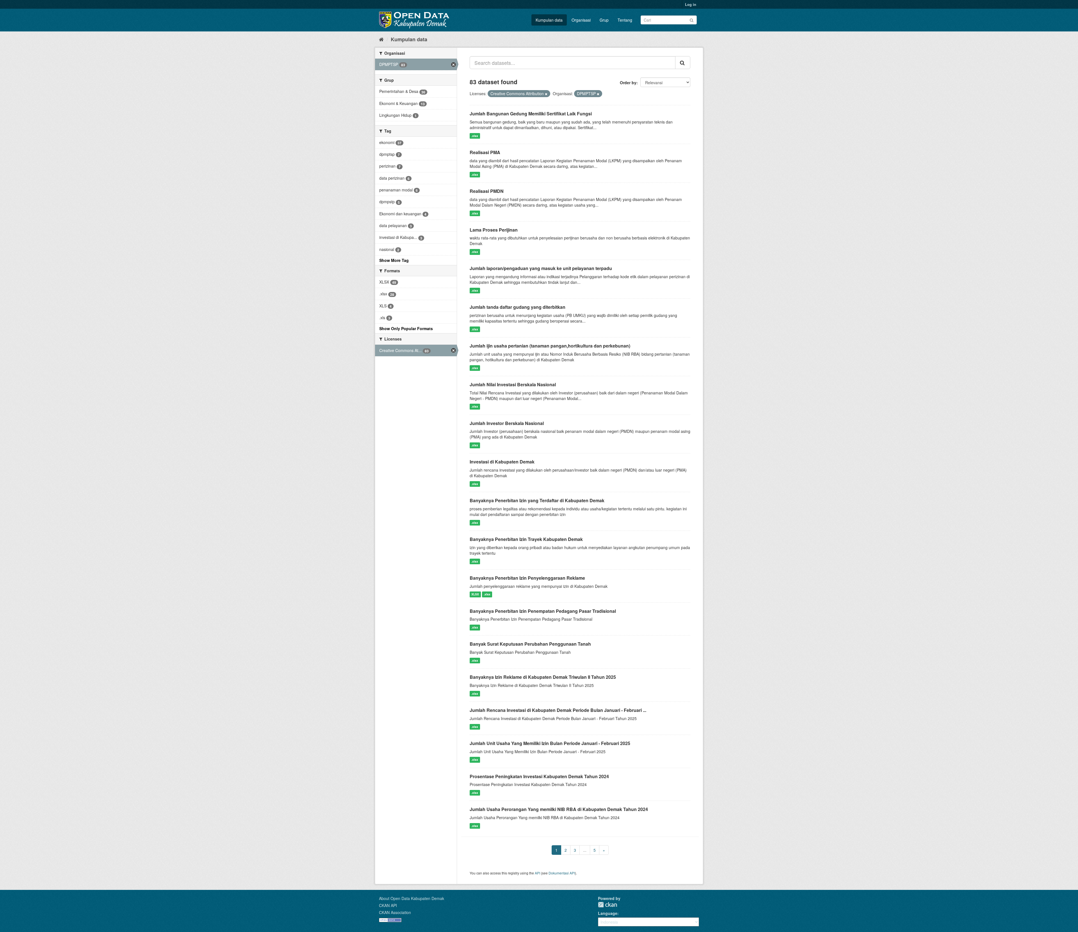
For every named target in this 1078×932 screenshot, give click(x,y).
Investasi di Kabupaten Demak (502, 461)
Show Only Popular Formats (406, 328)
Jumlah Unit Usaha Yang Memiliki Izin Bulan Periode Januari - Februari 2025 (550, 743)
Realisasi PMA (485, 152)
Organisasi (581, 20)
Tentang (625, 20)
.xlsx (474, 136)
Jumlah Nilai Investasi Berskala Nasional (513, 384)
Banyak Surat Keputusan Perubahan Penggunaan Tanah (530, 644)
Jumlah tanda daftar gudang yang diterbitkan (517, 307)
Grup (604, 20)
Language (607, 913)
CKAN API (388, 905)
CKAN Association (395, 912)
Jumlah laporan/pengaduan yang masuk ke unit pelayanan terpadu (541, 268)
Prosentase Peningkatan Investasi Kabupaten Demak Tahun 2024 (539, 776)
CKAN (607, 905)
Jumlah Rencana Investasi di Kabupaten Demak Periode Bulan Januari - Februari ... (558, 710)
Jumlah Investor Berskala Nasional (507, 423)
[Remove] (546, 94)
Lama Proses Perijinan (494, 230)
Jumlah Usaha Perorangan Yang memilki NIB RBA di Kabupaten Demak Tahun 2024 (559, 809)
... (584, 850)
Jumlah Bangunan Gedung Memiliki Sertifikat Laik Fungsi (531, 113)
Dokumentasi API (562, 873)
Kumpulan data (549, 20)
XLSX (475, 594)
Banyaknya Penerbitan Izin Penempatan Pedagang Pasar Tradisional (543, 611)
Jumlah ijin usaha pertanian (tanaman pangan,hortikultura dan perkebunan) (550, 345)
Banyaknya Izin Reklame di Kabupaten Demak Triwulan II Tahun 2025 (543, 677)
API (537, 873)
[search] (682, 62)
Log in (690, 4)
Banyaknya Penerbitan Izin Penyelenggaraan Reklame (527, 578)
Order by (628, 82)
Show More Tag (394, 260)
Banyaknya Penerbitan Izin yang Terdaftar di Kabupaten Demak (537, 500)
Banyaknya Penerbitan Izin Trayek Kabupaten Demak (526, 539)
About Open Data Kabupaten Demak (411, 898)
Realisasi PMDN (487, 191)
